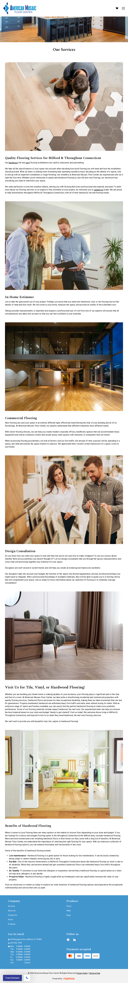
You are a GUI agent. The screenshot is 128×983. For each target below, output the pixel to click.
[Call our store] (27, 978)
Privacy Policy (82, 973)
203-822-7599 (16, 943)
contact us (98, 190)
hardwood (13, 162)
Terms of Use (94, 973)
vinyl (28, 162)
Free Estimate (12, 978)
